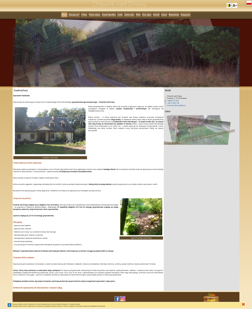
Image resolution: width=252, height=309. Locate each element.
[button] (249, 3)
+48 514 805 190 (173, 103)
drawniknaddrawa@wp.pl (176, 105)
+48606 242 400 (173, 101)
